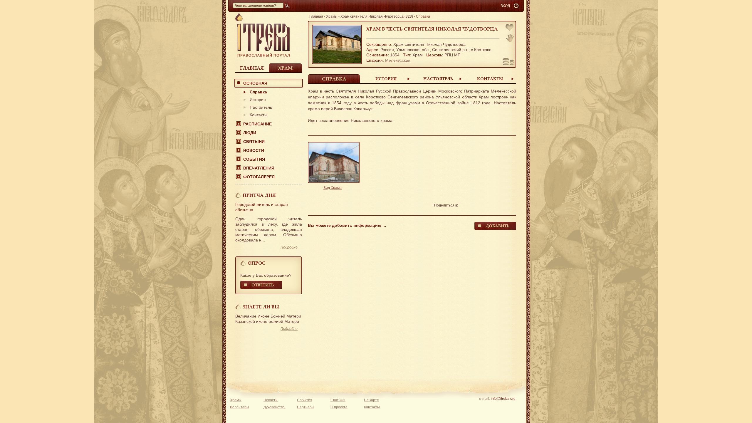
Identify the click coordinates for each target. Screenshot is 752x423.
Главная (252, 68)
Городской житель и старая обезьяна (261, 207)
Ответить (262, 285)
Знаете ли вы (261, 306)
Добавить (497, 226)
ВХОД (505, 6)
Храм (285, 68)
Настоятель (261, 107)
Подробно (289, 247)
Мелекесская (397, 60)
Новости (253, 150)
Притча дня (259, 195)
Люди (249, 132)
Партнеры (305, 407)
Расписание (257, 124)
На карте (371, 400)
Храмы (332, 16)
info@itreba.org (503, 399)
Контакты (258, 115)
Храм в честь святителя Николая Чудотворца (432, 29)
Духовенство (274, 407)
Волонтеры (239, 407)
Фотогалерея (259, 176)
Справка (258, 92)
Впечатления (258, 168)
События (254, 159)
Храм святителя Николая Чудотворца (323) (376, 16)
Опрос (257, 263)
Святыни (254, 141)
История (258, 99)
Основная (255, 83)
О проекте (339, 407)
